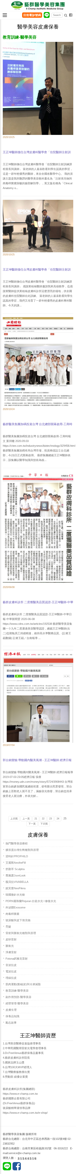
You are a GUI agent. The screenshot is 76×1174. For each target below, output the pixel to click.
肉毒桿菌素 (12, 913)
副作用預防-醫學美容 (18, 997)
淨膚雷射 (11, 952)
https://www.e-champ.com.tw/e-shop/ (25, 1112)
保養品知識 (12, 1016)
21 (35, 818)
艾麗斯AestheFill (16, 862)
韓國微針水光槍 (15, 894)
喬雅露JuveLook (16, 875)
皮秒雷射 (11, 939)
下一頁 (32, 823)
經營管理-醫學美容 (17, 1003)
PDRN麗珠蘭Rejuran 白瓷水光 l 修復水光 (31, 901)
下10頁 (44, 823)
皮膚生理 (11, 1009)
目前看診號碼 (32, 15)
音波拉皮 (11, 965)
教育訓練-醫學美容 (17, 990)
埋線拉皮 (11, 977)
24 (58, 818)
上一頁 (26, 818)
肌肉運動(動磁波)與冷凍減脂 (23, 984)
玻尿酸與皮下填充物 (18, 920)
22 (43, 818)
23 (50, 818)
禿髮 (8, 926)
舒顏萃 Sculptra (15, 869)
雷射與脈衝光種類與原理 (21, 933)
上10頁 (14, 818)
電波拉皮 (11, 971)
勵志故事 (11, 1022)
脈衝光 (10, 945)
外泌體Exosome (15, 907)
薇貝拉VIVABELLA (17, 881)
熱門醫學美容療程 (17, 843)
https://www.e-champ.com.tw (20, 1093)
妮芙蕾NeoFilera (15, 888)
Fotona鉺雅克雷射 (17, 958)
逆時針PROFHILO (17, 856)
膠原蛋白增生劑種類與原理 (22, 849)
